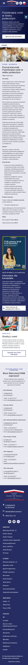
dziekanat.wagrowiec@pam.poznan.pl (14, 463)
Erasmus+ (6, 585)
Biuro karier (6, 575)
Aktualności (6, 633)
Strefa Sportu (7, 582)
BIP (4, 617)
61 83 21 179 (11, 398)
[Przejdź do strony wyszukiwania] (17, 3)
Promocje (6, 553)
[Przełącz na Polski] (24, 3)
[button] (26, 17)
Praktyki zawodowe (8, 572)
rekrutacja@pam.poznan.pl (14, 400)
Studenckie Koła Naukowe (10, 592)
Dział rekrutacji (7, 550)
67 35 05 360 (11, 459)
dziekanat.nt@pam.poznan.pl (15, 446)
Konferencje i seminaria (10, 636)
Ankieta (5, 602)
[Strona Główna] (12, 3)
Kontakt (5, 649)
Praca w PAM (7, 608)
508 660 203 (18, 430)
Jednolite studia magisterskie (11, 540)
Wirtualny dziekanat (9, 562)
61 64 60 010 (11, 428)
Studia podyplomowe (9, 543)
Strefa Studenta (7, 579)
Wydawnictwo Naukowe (10, 643)
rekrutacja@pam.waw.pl (13, 478)
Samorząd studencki (9, 589)
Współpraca (6, 646)
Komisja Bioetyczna (9, 629)
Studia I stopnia (7, 533)
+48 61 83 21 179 (10, 515)
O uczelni (5, 620)
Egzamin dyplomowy (9, 568)
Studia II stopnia (7, 537)
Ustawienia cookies (14, 661)
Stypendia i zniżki (8, 565)
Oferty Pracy (6, 604)
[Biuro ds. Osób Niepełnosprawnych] (20, 3)
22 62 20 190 (11, 476)
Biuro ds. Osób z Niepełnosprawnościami (10, 625)
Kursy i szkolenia (8, 546)
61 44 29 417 (11, 444)
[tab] (4, 45)
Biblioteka (6, 639)
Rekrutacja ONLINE (8, 531)
